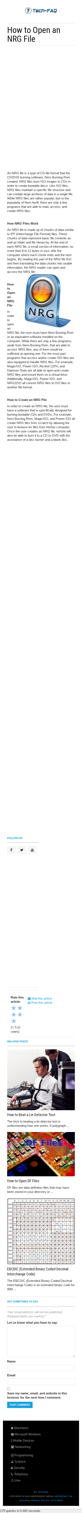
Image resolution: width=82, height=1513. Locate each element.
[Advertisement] (41, 78)
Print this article (41, 1002)
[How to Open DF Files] (41, 1154)
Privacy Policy (40, 1500)
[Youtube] (32, 850)
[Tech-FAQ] (41, 10)
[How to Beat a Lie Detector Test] (41, 1079)
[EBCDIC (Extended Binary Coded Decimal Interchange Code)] (41, 1231)
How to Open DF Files (23, 1181)
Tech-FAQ (43, 1492)
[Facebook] (11, 850)
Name (11, 1361)
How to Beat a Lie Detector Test (31, 1114)
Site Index (57, 1500)
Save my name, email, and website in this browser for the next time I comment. (37, 1395)
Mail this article (41, 998)
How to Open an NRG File (33, 34)
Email (11, 1375)
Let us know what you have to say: (32, 1322)
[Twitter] (22, 850)
